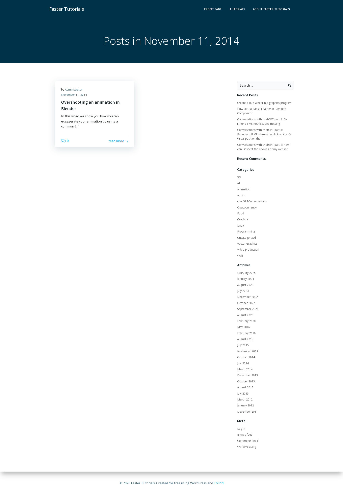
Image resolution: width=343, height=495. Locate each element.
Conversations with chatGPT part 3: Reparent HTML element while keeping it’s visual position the (264, 134)
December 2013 (247, 375)
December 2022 (247, 297)
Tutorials (237, 9)
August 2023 (245, 285)
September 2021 (247, 309)
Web (240, 256)
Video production (248, 249)
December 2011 (247, 411)
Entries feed (244, 434)
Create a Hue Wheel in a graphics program (264, 103)
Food (240, 213)
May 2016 (243, 327)
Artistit (241, 195)
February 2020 (246, 321)
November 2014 (247, 351)
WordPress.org (246, 447)
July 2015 (243, 345)
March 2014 (244, 369)
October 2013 (246, 381)
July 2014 (243, 363)
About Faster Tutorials (271, 9)
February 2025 (246, 273)
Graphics (242, 219)
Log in (241, 428)
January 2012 (245, 405)
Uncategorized (246, 237)
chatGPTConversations (252, 201)
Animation (243, 189)
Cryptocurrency (247, 207)
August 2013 (245, 387)
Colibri (219, 483)
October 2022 (246, 303)
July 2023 (243, 291)
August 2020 (245, 315)
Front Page (213, 9)
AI (238, 183)
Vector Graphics (247, 243)
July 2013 (243, 393)
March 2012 (244, 399)
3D (239, 177)
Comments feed (247, 441)
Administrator (73, 89)
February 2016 (246, 333)
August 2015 (245, 339)
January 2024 (245, 279)
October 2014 (246, 357)
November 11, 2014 (74, 94)
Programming (246, 231)
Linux (240, 225)
